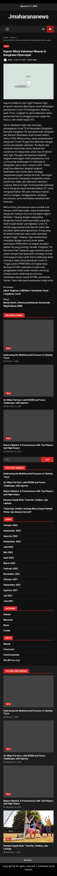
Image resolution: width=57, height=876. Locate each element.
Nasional (7, 620)
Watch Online (50, 29)
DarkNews (43, 866)
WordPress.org (11, 660)
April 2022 (8, 557)
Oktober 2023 (10, 525)
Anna (10, 60)
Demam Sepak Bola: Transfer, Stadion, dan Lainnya (28, 826)
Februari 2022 (10, 568)
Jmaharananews (28, 16)
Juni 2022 (8, 547)
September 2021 (12, 585)
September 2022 (12, 541)
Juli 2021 (8, 595)
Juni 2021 (8, 601)
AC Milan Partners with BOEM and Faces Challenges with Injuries (28, 381)
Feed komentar (11, 654)
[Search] (43, 29)
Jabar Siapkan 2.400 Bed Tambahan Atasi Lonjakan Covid (25, 290)
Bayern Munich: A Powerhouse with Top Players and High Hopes (28, 426)
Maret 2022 (9, 563)
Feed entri (8, 649)
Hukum (7, 614)
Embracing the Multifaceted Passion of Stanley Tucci (28, 336)
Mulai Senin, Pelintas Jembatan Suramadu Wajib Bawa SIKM (26, 302)
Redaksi (28, 860)
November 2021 (11, 574)
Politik (6, 630)
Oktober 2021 (10, 579)
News (6, 46)
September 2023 (12, 530)
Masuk (6, 644)
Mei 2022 (8, 552)
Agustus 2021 (10, 590)
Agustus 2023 (10, 536)
